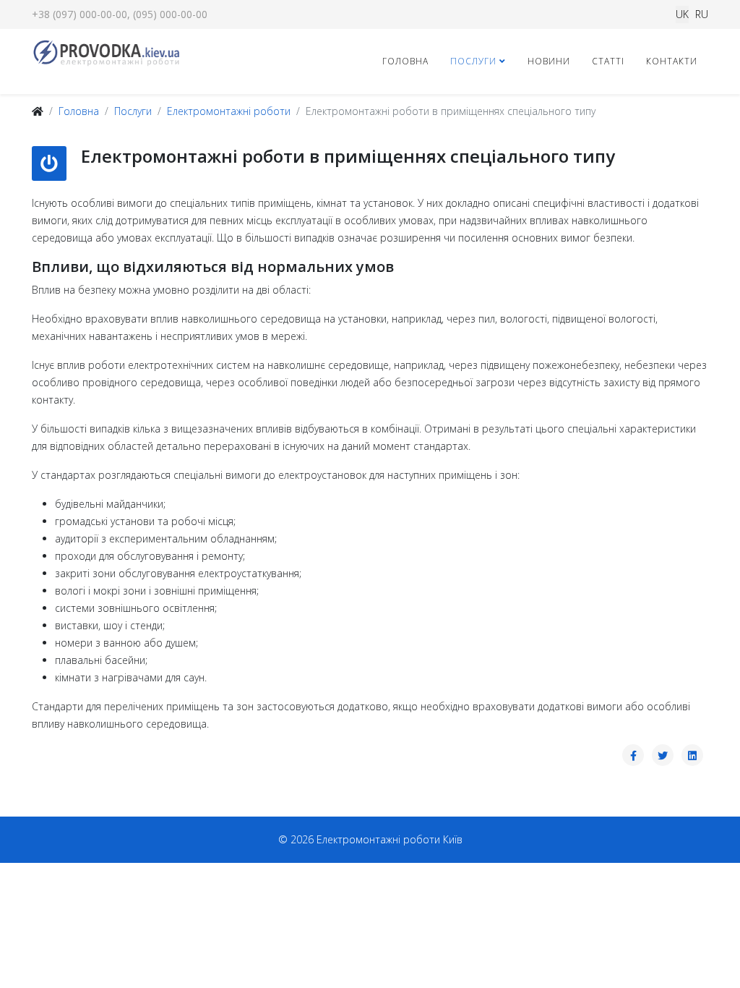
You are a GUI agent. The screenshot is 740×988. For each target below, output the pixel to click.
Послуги (473, 61)
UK (682, 14)
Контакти (671, 61)
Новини (549, 61)
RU (701, 14)
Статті (608, 61)
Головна (405, 61)
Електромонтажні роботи (229, 111)
